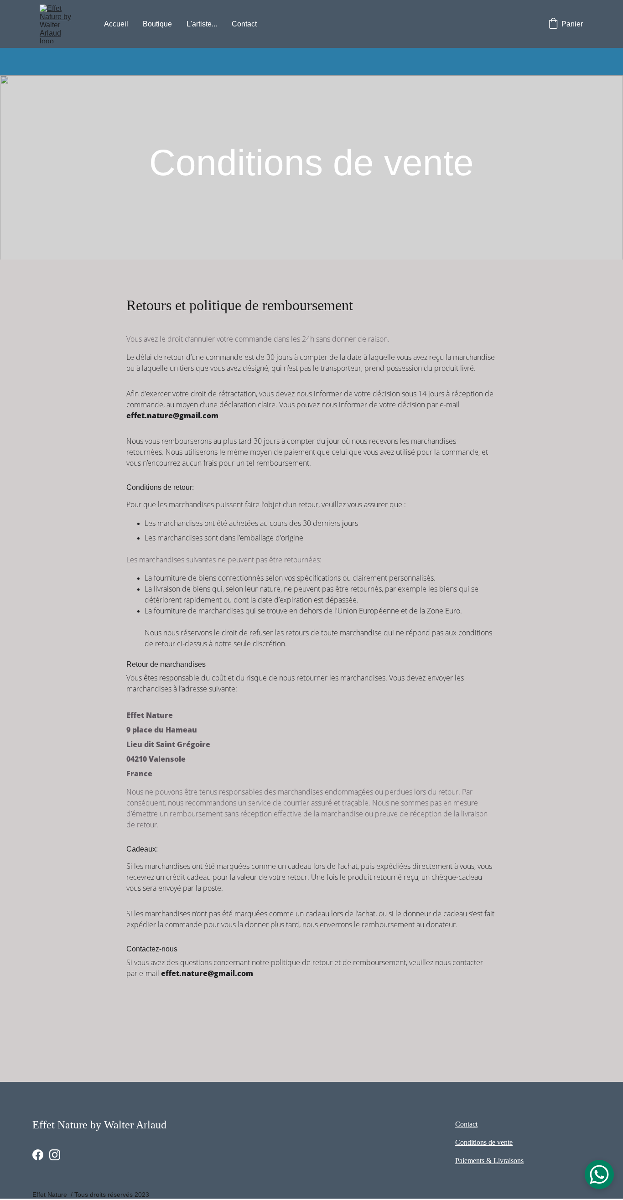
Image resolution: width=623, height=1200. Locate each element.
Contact (244, 24)
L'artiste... (202, 24)
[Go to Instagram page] (54, 1154)
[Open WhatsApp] (599, 1174)
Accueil (116, 24)
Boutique (157, 24)
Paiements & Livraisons (489, 1160)
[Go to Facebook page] (37, 1154)
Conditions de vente (484, 1142)
